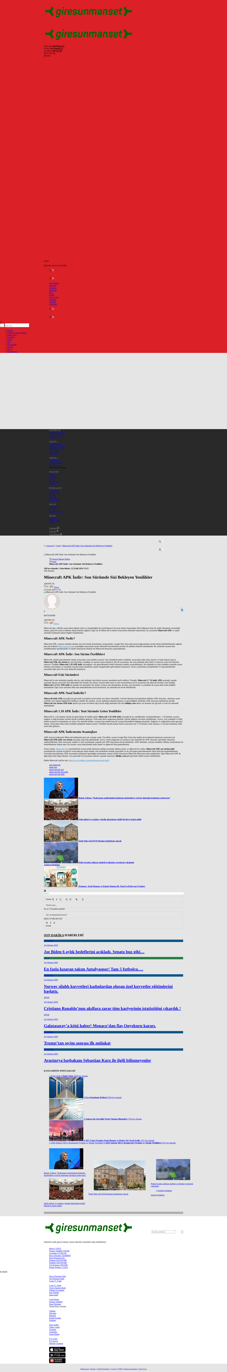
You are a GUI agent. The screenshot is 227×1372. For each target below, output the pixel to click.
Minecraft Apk (62, 749)
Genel (58, 546)
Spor (51, 293)
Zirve (9, 349)
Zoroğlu (10, 337)
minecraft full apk (56, 769)
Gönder (47, 899)
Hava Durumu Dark (57, 432)
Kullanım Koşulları (130, 1369)
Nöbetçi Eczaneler (56, 449)
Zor (8, 342)
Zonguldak (11, 344)
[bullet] (70, 899)
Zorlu (9, 340)
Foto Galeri (54, 297)
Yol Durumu (58, 1265)
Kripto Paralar (55, 481)
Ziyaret (10, 347)
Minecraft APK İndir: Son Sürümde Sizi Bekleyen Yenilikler (87, 546)
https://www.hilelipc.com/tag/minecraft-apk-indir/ (89, 760)
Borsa (55, 1248)
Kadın (51, 295)
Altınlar (52, 474)
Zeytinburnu (12, 352)
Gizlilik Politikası (103, 1369)
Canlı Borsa (54, 460)
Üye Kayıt (53, 509)
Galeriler (53, 528)
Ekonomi (53, 290)
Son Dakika (54, 283)
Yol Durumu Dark (56, 435)
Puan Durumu (55, 465)
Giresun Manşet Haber (60, 559)
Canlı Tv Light (55, 437)
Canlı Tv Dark (55, 444)
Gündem (52, 288)
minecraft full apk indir (58, 772)
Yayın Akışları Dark (57, 446)
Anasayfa (53, 518)
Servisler (52, 285)
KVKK (120, 1369)
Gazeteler (53, 304)
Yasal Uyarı (143, 1369)
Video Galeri (54, 493)
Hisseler (52, 479)
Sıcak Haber (54, 500)
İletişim (52, 523)
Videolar (52, 300)
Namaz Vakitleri (56, 463)
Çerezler (114, 1369)
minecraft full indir (57, 774)
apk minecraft (54, 765)
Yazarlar (52, 302)
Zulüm (10, 330)
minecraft (53, 767)
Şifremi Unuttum (56, 511)
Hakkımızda (54, 521)
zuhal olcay (12, 335)
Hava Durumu (60, 1255)
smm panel (53, 453)
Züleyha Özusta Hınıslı (17, 333)
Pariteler (52, 484)
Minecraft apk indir (66, 646)
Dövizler (52, 477)
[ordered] (66, 899)
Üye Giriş (53, 507)
